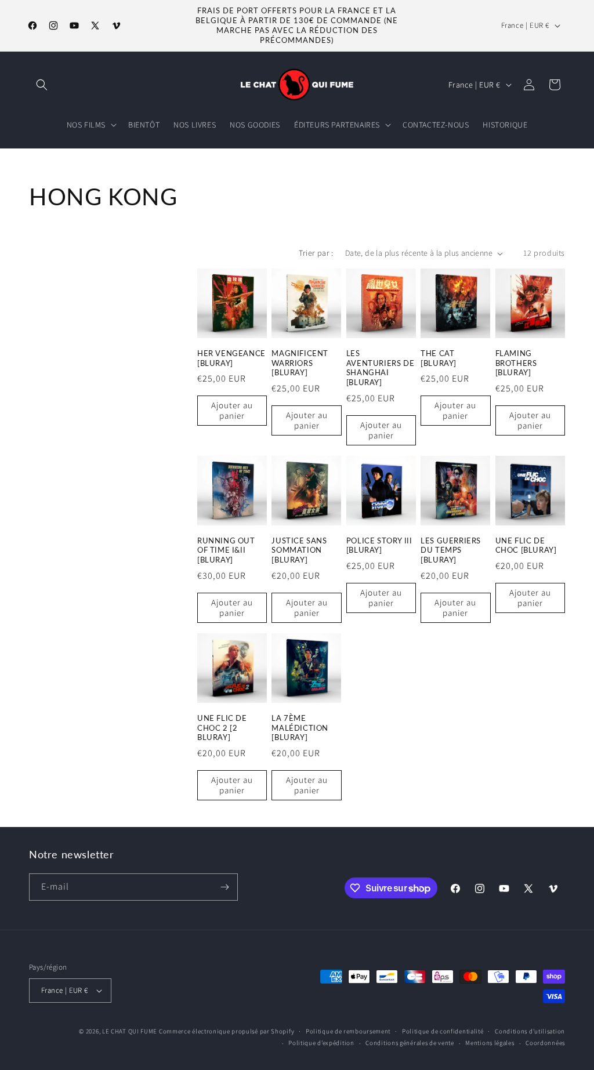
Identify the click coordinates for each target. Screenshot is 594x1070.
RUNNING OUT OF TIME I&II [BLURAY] (226, 550)
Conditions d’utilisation (530, 1031)
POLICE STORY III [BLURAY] (379, 545)
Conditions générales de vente (409, 1043)
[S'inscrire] (224, 887)
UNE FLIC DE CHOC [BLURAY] (526, 545)
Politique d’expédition (321, 1043)
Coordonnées (545, 1043)
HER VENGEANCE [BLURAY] (231, 358)
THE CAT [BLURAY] (439, 358)
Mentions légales (489, 1043)
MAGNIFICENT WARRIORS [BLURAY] (299, 363)
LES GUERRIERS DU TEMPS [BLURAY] (451, 550)
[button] (42, 84)
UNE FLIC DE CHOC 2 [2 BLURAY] (222, 727)
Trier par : (316, 253)
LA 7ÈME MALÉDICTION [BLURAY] (299, 727)
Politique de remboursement (348, 1031)
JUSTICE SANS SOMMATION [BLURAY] (299, 550)
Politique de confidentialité (443, 1031)
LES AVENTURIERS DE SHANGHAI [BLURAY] (380, 368)
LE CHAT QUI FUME (129, 1031)
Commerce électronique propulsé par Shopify (226, 1031)
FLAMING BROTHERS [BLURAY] (516, 363)
